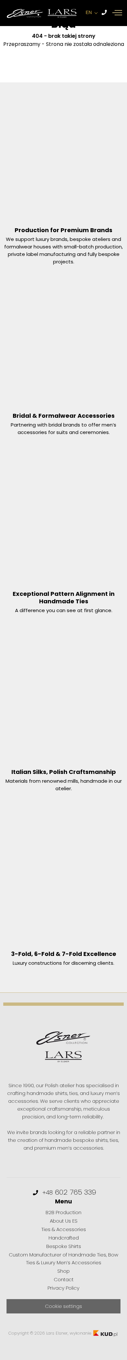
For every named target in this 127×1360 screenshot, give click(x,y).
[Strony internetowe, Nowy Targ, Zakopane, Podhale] (105, 1333)
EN (89, 12)
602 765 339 (69, 1192)
